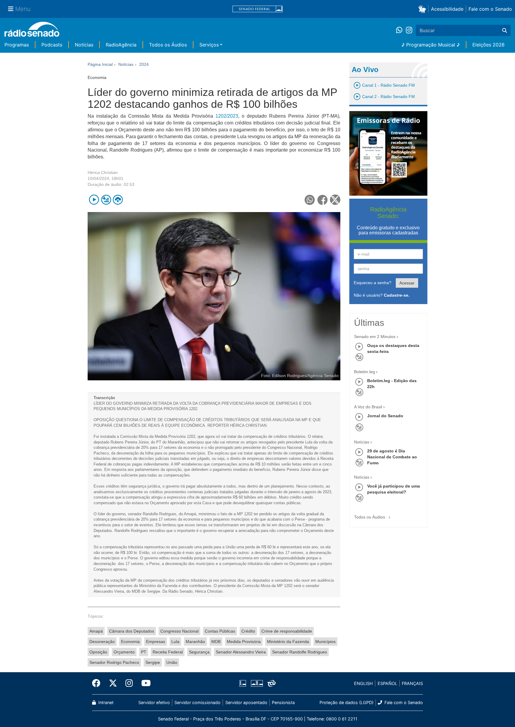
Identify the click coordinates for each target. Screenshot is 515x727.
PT (143, 652)
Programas (16, 45)
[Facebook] (98, 683)
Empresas (155, 641)
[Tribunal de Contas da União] (270, 683)
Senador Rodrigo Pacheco (114, 662)
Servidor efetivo (154, 702)
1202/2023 (226, 116)
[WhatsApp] (401, 30)
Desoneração (102, 641)
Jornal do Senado (385, 415)
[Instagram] (409, 30)
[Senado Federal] (257, 9)
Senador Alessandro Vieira (241, 652)
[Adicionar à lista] (105, 199)
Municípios (325, 641)
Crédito (248, 631)
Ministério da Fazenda (288, 641)
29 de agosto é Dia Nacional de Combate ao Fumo (392, 457)
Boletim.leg (364, 371)
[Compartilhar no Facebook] (322, 199)
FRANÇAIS (412, 683)
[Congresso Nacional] (256, 683)
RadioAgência (121, 45)
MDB (216, 641)
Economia (130, 641)
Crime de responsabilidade (286, 631)
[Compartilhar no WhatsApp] (309, 199)
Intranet (105, 702)
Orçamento (124, 652)
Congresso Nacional (179, 631)
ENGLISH (363, 683)
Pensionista (283, 702)
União (171, 662)
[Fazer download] (117, 199)
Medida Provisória (244, 641)
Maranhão (195, 641)
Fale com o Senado (490, 9)
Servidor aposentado (246, 702)
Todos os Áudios (168, 45)
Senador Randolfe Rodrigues (299, 652)
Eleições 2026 (488, 45)
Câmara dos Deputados (131, 631)
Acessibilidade (447, 9)
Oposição (98, 652)
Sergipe (152, 662)
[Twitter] (113, 683)
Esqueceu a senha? (372, 282)
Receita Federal (168, 652)
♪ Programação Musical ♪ (430, 45)
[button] (423, 9)
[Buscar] (505, 30)
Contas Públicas (220, 631)
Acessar (407, 283)
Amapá (96, 631)
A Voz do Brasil (368, 406)
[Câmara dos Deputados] (243, 683)
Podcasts (51, 45)
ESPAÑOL (387, 683)
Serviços (209, 45)
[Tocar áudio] (94, 199)
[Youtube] (144, 683)
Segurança (199, 652)
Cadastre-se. (396, 295)
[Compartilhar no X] (335, 199)
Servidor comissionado (197, 702)
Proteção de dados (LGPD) (346, 702)
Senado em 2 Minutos (374, 336)
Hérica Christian (103, 172)
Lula (175, 641)
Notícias (84, 45)
